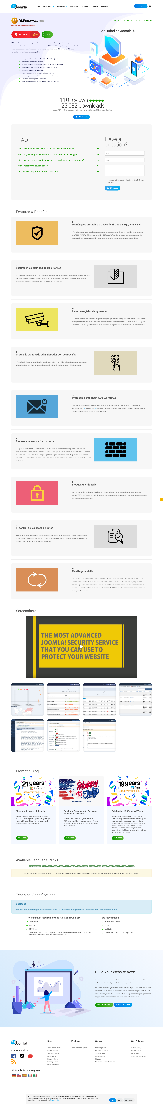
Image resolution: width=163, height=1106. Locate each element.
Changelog (147, 21)
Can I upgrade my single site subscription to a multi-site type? (48, 154)
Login (141, 6)
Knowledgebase (100, 1048)
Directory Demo (52, 1059)
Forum (95, 6)
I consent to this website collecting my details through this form (126, 180)
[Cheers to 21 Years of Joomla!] (33, 791)
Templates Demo (53, 1053)
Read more (22, 838)
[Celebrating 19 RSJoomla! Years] (129, 791)
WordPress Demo (53, 1065)
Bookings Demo (52, 1062)
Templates (61, 6)
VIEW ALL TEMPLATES (104, 1005)
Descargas (74, 6)
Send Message (112, 188)
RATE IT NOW (82, 117)
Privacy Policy (136, 1050)
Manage (130, 1100)
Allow (113, 1100)
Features (116, 21)
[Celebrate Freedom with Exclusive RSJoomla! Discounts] (81, 791)
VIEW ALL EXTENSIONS (123, 1005)
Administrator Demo (54, 1048)
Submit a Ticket (100, 1053)
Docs (138, 21)
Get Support (128, 21)
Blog (38, 6)
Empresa (104, 6)
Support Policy (136, 1048)
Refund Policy (135, 1053)
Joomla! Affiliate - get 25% (80, 1048)
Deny (120, 1100)
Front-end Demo (52, 1050)
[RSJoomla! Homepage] (19, 6)
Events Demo (51, 1056)
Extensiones (48, 6)
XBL (84, 408)
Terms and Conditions (138, 1056)
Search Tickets (100, 1056)
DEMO (48, 34)
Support (85, 6)
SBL (95, 408)
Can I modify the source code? (33, 166)
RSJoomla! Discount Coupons (105, 1062)
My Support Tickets (101, 1050)
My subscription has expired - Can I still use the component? (47, 148)
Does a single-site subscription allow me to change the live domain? (51, 160)
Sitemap (98, 1059)
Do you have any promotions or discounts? (38, 171)
